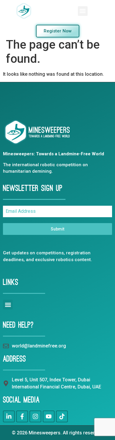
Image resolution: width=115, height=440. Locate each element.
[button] (83, 11)
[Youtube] (49, 416)
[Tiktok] (62, 416)
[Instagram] (35, 416)
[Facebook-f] (22, 416)
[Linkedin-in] (9, 416)
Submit (57, 229)
